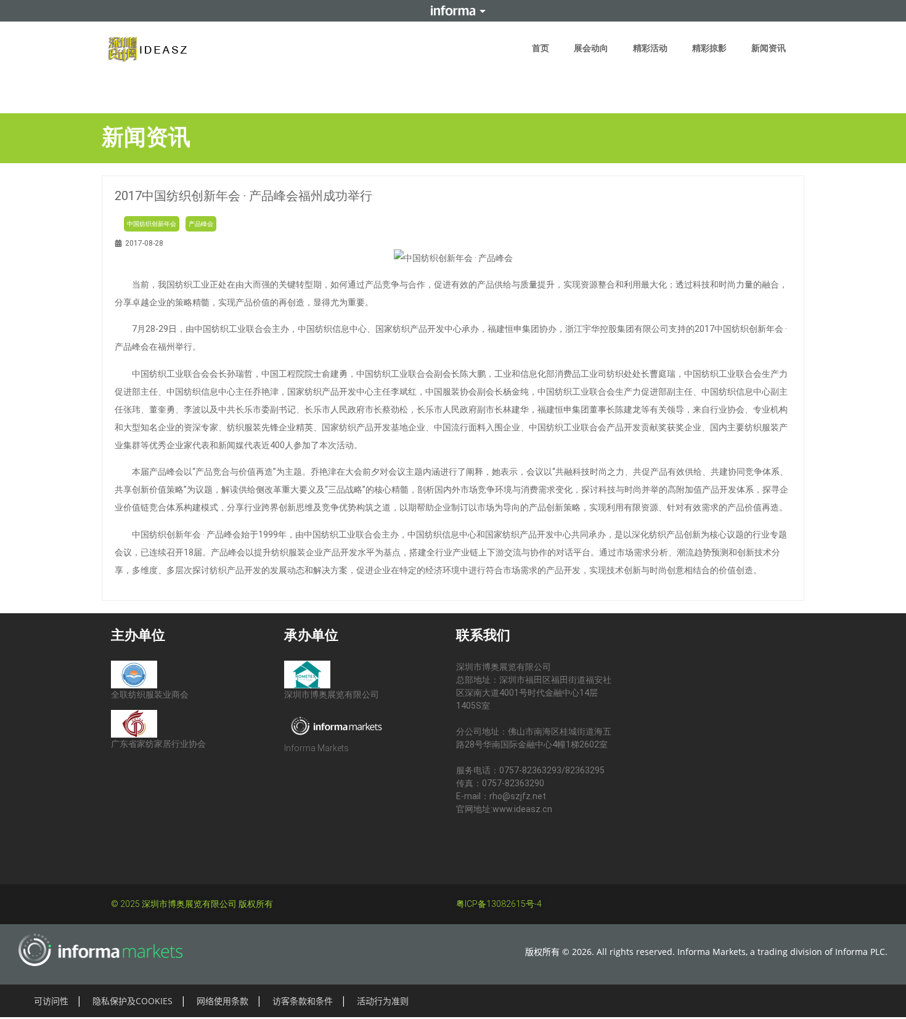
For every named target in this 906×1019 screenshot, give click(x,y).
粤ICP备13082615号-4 (499, 904)
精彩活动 (650, 48)
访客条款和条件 (302, 1001)
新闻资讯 (768, 48)
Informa (453, 10)
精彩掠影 (709, 48)
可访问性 (51, 1001)
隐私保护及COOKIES (132, 1001)
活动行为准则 (383, 1001)
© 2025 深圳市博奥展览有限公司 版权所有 (192, 904)
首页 (540, 48)
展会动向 (591, 48)
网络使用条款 (222, 1001)
